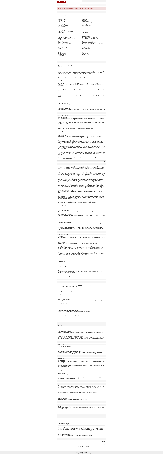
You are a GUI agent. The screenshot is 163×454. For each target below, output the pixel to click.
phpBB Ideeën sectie (99, 424)
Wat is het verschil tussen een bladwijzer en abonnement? (90, 42)
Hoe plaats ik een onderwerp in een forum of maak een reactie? (66, 38)
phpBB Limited (88, 419)
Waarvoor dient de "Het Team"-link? (87, 25)
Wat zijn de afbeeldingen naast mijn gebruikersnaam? (65, 33)
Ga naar (103, 441)
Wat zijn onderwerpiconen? (61, 57)
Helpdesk (83, 452)
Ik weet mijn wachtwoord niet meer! (62, 24)
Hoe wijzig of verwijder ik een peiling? (63, 42)
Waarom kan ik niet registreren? (62, 21)
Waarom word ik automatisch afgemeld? (63, 25)
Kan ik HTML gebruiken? (61, 51)
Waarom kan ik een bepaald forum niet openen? (64, 43)
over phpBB (74, 420)
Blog (89, 0)
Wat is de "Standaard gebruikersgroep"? (87, 24)
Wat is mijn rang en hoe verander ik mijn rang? (64, 34)
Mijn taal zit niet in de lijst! (61, 32)
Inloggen (92, 0)
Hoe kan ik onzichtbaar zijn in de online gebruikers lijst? (65, 29)
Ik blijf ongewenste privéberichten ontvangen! (88, 28)
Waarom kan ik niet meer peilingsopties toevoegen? (65, 41)
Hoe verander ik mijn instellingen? (62, 28)
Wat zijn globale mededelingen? (62, 54)
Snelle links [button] (60, 5)
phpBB (78, 446)
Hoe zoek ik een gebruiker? (86, 39)
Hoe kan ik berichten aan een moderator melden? (64, 45)
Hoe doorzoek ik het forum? (86, 36)
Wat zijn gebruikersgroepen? (86, 21)
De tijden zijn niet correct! (61, 30)
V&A (65, 5)
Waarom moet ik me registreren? (62, 19)
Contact (86, 452)
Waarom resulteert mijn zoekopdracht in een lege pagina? (90, 38)
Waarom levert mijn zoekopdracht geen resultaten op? (89, 37)
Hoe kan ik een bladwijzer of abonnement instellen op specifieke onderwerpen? (92, 43)
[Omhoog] (104, 161)
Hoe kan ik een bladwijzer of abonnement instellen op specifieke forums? (92, 44)
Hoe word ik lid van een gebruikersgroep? (87, 22)
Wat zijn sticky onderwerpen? (62, 56)
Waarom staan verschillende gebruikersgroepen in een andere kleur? (91, 23)
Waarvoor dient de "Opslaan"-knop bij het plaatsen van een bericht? (67, 46)
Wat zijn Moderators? (85, 20)
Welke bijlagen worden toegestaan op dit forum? (88, 47)
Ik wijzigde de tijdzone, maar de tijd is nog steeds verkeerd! (66, 31)
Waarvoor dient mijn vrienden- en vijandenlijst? (88, 33)
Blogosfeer (100, 0)
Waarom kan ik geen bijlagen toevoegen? (63, 44)
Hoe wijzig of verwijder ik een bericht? (63, 39)
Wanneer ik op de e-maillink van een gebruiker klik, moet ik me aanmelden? (68, 35)
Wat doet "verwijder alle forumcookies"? (63, 26)
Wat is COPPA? (60, 20)
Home (87, 0)
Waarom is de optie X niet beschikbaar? (87, 51)
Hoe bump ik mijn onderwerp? (62, 48)
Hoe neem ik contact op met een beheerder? (88, 54)
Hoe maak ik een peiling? (61, 40)
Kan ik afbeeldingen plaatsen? (62, 53)
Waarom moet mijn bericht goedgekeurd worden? (64, 47)
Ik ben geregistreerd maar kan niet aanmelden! (64, 22)
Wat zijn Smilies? (60, 52)
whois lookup (65, 428)
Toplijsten (96, 0)
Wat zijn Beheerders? (85, 19)
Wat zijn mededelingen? (61, 55)
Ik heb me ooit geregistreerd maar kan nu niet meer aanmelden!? (67, 23)
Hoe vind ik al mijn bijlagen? (86, 48)
